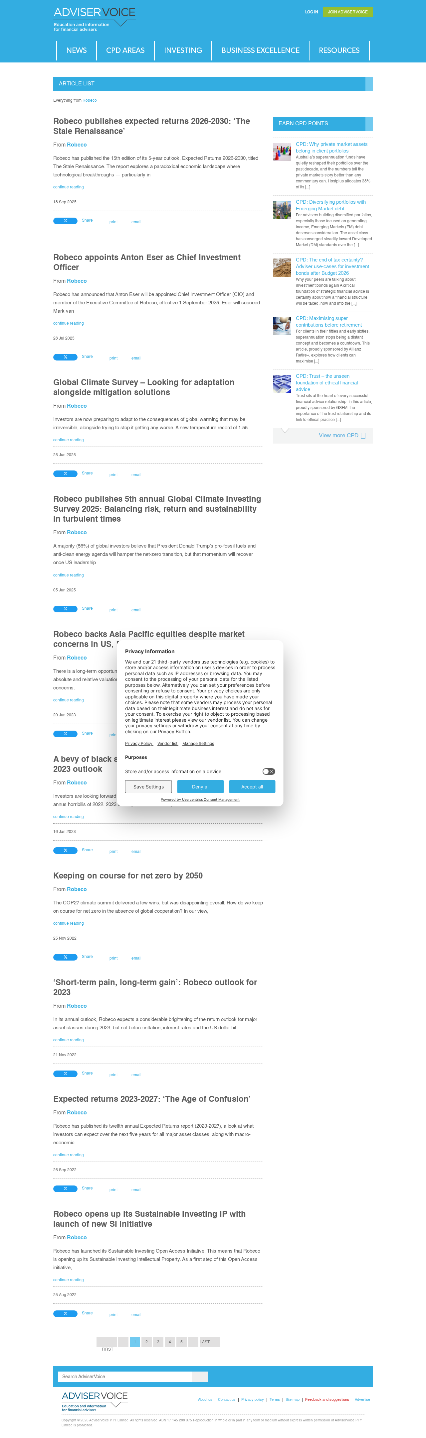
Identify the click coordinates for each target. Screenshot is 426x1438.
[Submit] (354, 28)
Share (87, 221)
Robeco (90, 101)
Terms (275, 1400)
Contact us (227, 1400)
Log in (311, 12)
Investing (183, 50)
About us (205, 1400)
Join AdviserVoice (348, 12)
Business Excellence (260, 50)
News (76, 50)
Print (113, 222)
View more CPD (338, 436)
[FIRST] (107, 1342)
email (136, 222)
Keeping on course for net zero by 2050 (128, 876)
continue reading (68, 187)
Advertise (362, 1400)
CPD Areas (125, 50)
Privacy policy (252, 1400)
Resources (339, 50)
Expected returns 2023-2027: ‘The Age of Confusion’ (152, 1100)
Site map (293, 1400)
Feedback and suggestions (327, 1400)
